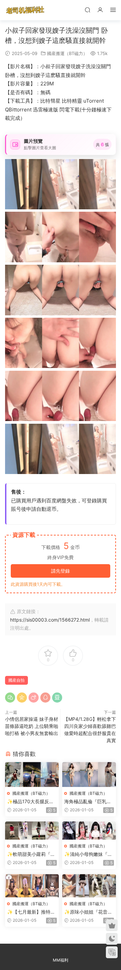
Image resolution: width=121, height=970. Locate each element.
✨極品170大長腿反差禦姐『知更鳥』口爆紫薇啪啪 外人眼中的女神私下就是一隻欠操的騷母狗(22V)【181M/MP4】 (31, 801)
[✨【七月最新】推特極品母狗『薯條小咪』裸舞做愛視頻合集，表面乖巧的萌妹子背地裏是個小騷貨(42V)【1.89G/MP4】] (32, 886)
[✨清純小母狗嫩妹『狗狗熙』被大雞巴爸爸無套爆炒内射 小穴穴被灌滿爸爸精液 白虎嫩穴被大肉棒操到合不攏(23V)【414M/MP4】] (89, 830)
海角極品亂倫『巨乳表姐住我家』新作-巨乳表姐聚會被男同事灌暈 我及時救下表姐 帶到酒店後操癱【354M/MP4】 (88, 801)
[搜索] (87, 9)
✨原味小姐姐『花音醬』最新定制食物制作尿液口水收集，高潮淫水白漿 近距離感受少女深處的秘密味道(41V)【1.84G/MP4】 (88, 912)
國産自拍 (16, 680)
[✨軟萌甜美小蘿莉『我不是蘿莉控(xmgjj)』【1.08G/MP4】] (32, 830)
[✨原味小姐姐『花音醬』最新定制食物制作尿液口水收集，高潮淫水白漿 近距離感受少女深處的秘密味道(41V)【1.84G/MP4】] (89, 886)
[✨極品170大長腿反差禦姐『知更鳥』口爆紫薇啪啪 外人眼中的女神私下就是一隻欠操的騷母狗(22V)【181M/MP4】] (32, 774)
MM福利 (60, 960)
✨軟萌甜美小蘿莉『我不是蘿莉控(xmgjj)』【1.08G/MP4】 (31, 854)
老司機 (25, 10)
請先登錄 (60, 571)
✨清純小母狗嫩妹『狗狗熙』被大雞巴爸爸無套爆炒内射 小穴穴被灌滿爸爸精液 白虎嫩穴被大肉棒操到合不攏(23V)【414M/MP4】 (89, 854)
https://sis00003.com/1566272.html (50, 620)
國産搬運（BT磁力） (67, 53)
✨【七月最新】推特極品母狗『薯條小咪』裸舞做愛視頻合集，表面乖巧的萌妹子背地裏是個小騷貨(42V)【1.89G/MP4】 (31, 912)
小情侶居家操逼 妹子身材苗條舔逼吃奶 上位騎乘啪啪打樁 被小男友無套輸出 (31, 726)
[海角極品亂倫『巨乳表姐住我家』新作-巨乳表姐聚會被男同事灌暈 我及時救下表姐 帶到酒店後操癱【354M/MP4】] (89, 774)
